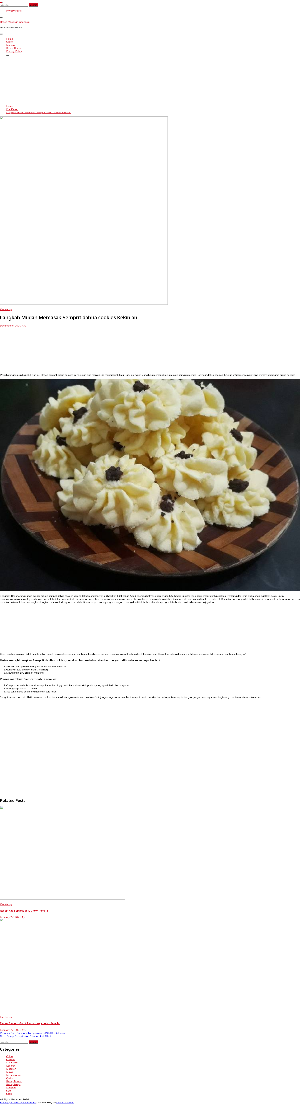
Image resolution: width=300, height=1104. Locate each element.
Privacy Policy (14, 10)
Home (9, 38)
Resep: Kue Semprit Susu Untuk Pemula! (24, 910)
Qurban (10, 1078)
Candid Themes (65, 1102)
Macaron (11, 45)
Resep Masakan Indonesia (15, 21)
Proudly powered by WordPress (18, 1102)
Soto (9, 1090)
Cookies (10, 1059)
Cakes (9, 41)
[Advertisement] (150, 80)
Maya (9, 1071)
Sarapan (11, 1087)
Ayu (24, 325)
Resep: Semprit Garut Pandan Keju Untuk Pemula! (30, 1023)
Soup (9, 1093)
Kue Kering (6, 309)
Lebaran (10, 1065)
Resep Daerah (14, 48)
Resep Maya (13, 1084)
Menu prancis (13, 1075)
